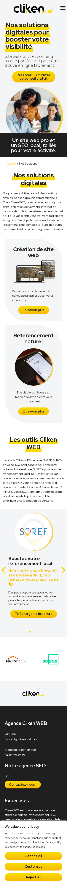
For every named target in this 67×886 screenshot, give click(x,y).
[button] (63, 8)
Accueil (11, 163)
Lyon (8, 775)
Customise (33, 866)
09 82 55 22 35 (15, 755)
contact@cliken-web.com (22, 739)
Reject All (33, 877)
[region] (33, 853)
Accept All (33, 856)
